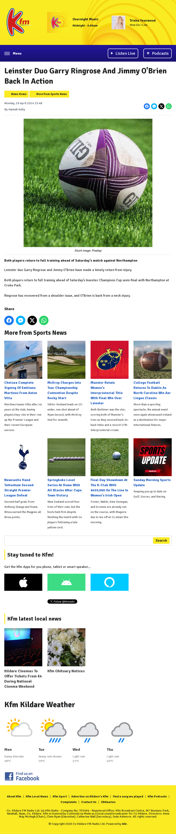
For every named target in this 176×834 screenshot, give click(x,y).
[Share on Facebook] (147, 106)
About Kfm (14, 796)
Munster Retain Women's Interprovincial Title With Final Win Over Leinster (107, 393)
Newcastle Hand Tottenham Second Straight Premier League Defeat (18, 488)
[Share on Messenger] (154, 106)
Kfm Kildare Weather (39, 705)
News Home (18, 94)
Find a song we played (128, 796)
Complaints (69, 802)
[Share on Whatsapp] (169, 106)
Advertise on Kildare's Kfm (89, 796)
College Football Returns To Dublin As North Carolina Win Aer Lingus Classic (152, 390)
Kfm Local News (37, 796)
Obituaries (108, 802)
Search (161, 540)
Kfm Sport (60, 796)
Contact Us (88, 802)
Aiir (124, 824)
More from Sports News (51, 94)
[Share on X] (161, 106)
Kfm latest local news (34, 618)
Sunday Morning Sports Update (152, 482)
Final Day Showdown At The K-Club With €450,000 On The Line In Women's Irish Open (109, 488)
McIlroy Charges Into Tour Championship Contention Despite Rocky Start (64, 390)
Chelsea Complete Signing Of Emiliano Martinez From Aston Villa (20, 390)
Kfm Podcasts (157, 796)
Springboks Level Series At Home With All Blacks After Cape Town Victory (64, 488)
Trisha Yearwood (143, 20)
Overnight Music (86, 19)
